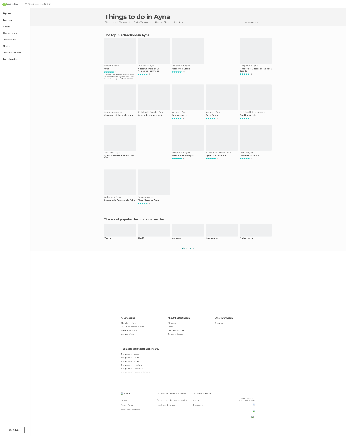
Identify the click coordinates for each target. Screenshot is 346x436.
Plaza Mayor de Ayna (148, 200)
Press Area (198, 405)
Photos (7, 46)
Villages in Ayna (127, 334)
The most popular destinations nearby (134, 219)
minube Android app (166, 405)
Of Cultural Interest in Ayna (132, 327)
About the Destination (179, 318)
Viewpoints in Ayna (129, 330)
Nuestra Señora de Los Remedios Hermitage (149, 70)
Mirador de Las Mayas (183, 155)
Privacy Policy (127, 405)
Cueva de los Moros (249, 155)
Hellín (141, 238)
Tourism (7, 20)
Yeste (107, 238)
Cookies (124, 400)
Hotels (6, 26)
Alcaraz (176, 238)
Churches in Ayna (128, 323)
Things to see (10, 33)
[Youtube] (253, 394)
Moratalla (212, 238)
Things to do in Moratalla (131, 365)
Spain (170, 327)
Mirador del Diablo (181, 69)
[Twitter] (244, 394)
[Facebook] (239, 394)
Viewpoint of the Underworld (119, 115)
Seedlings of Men (248, 115)
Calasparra (246, 238)
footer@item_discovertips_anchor (172, 400)
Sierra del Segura (175, 334)
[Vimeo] (248, 394)
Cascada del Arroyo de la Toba (119, 200)
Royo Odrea (212, 115)
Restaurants (9, 39)
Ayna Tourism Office (216, 155)
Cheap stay (219, 323)
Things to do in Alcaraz (130, 361)
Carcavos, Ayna (179, 115)
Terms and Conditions (130, 410)
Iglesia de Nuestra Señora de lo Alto (119, 156)
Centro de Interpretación (150, 115)
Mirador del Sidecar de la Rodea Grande (256, 70)
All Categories (128, 318)
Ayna (106, 69)
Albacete (172, 323)
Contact (196, 400)
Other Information (223, 318)
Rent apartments (12, 52)
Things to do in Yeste (130, 354)
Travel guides (10, 59)
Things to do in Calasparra (132, 368)
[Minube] (10, 4)
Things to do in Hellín (130, 358)
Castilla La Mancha (176, 330)
